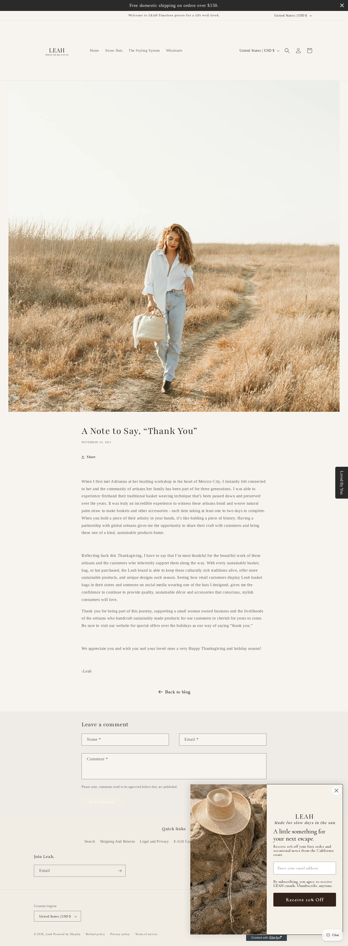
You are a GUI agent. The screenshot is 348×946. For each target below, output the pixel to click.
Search (90, 842)
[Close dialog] (336, 790)
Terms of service (146, 934)
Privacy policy (120, 934)
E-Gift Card (183, 842)
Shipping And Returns (117, 842)
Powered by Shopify (67, 934)
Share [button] (91, 457)
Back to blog (178, 691)
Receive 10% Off (305, 899)
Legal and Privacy (154, 842)
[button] (287, 50)
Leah (49, 934)
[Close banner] (342, 5)
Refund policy (95, 934)
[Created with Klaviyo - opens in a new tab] (266, 938)
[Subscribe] (119, 871)
